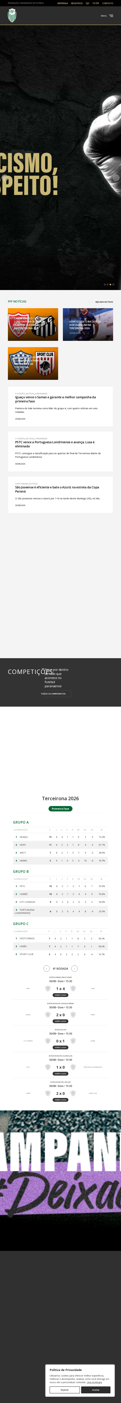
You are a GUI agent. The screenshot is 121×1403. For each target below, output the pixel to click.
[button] (100, 302)
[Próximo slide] (116, 178)
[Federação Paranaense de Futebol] (12, 15)
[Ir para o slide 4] (113, 284)
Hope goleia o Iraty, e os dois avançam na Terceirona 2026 (85, 325)
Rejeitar (65, 1389)
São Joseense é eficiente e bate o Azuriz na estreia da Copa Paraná (57, 489)
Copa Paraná (21, 483)
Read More (20, 420)
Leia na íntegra (94, 1382)
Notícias (30, 393)
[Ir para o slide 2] (107, 284)
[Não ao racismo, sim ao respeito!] (60, 149)
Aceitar (95, 1389)
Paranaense (41, 393)
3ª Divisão (20, 393)
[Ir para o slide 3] (110, 284)
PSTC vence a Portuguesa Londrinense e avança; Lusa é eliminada (55, 444)
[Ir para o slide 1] (105, 284)
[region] (80, 1380)
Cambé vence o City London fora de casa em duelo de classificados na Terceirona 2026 (29, 323)
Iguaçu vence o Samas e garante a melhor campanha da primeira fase (55, 399)
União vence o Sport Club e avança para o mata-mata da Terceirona (27, 362)
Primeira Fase (60, 808)
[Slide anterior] (5, 178)
